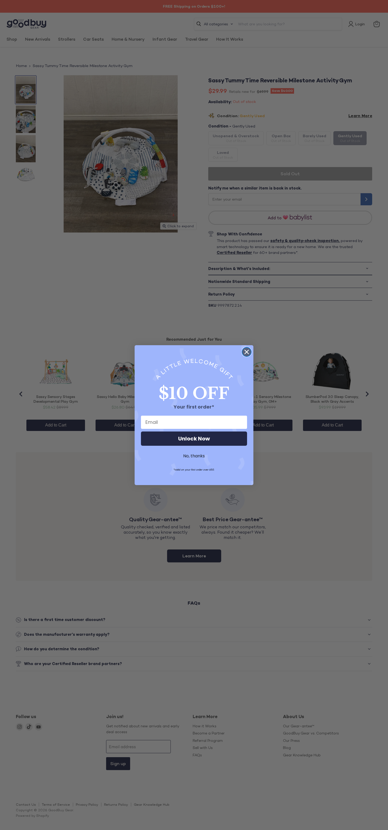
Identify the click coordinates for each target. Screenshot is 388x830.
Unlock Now (194, 438)
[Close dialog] (246, 352)
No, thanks (194, 456)
